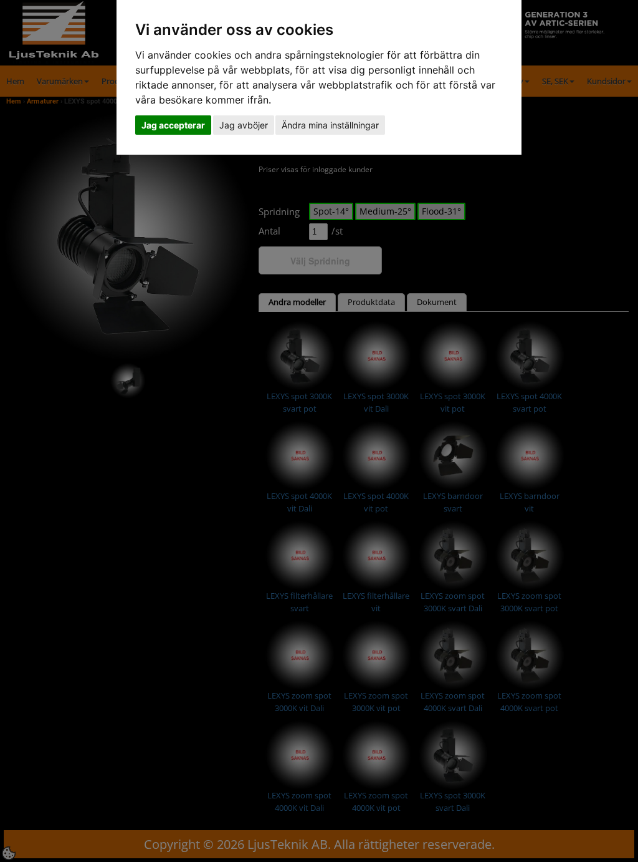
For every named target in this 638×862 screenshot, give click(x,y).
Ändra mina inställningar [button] (330, 125)
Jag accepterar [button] (173, 125)
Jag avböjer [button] (243, 125)
